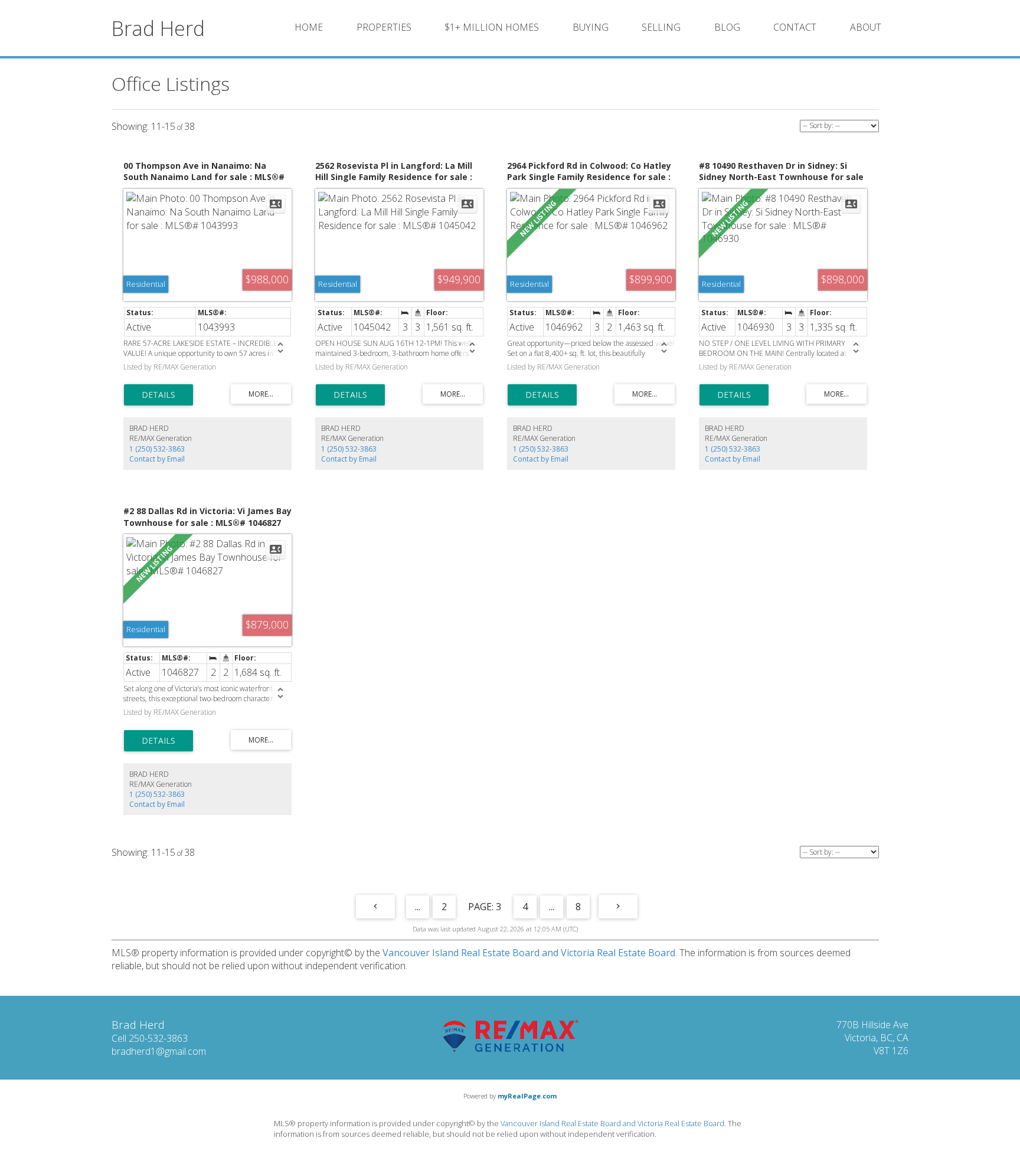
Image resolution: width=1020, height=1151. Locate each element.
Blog (727, 27)
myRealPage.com (527, 1095)
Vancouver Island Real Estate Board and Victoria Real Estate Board (528, 952)
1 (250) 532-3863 (157, 449)
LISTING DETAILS (158, 395)
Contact (794, 27)
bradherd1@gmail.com (159, 1051)
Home (309, 27)
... (417, 906)
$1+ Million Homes (491, 27)
